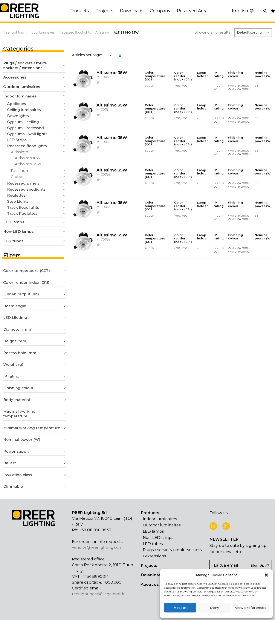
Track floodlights (23, 207)
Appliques (16, 104)
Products (150, 512)
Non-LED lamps (18, 231)
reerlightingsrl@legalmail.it (98, 594)
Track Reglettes (22, 213)
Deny (214, 608)
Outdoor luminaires (21, 87)
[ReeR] (19, 11)
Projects (149, 565)
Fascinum (20, 170)
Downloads (152, 575)
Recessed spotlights (26, 189)
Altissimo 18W (28, 158)
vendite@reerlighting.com (97, 547)
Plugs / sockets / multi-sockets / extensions (25, 65)
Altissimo (102, 32)
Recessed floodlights (75, 32)
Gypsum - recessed (25, 128)
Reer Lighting (13, 32)
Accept (180, 608)
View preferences (250, 608)
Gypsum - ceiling (23, 122)
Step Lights (18, 201)
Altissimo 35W (28, 164)
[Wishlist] (98, 82)
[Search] (265, 10)
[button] (266, 575)
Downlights (18, 116)
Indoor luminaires (42, 32)
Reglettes (16, 195)
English (240, 10)
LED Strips (17, 140)
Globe (16, 176)
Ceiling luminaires (24, 110)
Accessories (14, 77)
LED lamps (13, 222)
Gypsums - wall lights (27, 134)
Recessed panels (23, 183)
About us (150, 584)
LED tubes (13, 241)
